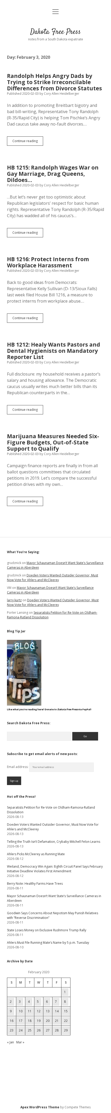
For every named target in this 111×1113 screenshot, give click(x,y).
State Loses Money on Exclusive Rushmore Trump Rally (46, 930)
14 (57, 1011)
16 (11, 1021)
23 (11, 1030)
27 (48, 1030)
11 (29, 1011)
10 (20, 1011)
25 (29, 1030)
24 (20, 1030)
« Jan (10, 1042)
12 (39, 1011)
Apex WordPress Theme (39, 1107)
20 (48, 1021)
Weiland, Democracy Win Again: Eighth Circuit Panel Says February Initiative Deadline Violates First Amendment (55, 868)
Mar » (20, 1042)
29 (66, 1030)
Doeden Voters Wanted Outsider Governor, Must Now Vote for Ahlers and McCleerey (52, 577)
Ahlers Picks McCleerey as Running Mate (36, 854)
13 (48, 1011)
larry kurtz (14, 600)
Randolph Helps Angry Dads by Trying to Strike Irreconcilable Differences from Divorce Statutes (54, 82)
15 (66, 1011)
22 (66, 1021)
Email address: (18, 767)
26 (39, 1030)
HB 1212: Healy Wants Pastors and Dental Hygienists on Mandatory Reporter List (53, 351)
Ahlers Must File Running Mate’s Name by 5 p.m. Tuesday (48, 942)
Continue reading (27, 142)
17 (20, 1021)
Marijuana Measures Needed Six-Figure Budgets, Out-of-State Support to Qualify (53, 442)
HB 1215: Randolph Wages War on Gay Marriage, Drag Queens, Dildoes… (53, 174)
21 (57, 1021)
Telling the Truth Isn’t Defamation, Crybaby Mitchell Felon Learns (53, 841)
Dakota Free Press (55, 32)
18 (29, 1021)
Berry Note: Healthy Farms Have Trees (35, 883)
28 (57, 1030)
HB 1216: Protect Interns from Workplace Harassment (48, 262)
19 (39, 1021)
